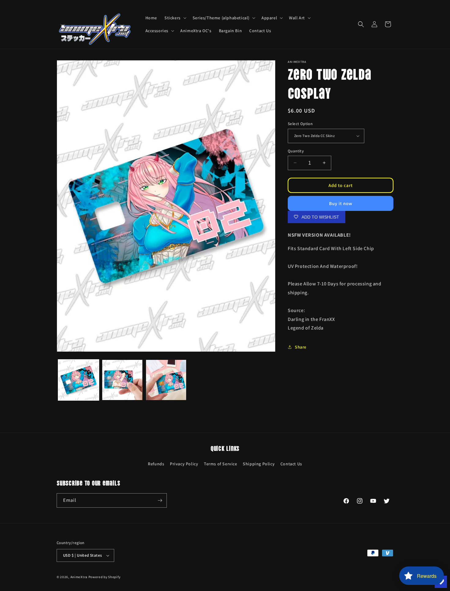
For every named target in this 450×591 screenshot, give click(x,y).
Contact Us (291, 464)
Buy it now (340, 203)
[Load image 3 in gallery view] (166, 380)
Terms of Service (220, 464)
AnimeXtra (79, 577)
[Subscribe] (160, 500)
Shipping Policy (259, 464)
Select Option (300, 123)
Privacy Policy (184, 464)
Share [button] (300, 347)
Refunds (156, 464)
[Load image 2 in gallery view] (122, 380)
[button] (175, 17)
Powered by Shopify (104, 577)
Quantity (296, 150)
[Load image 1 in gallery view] (78, 380)
